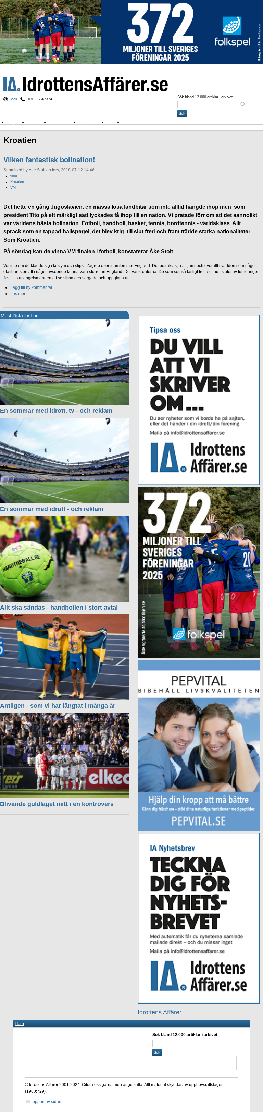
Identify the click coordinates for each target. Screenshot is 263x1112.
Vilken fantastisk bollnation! (49, 159)
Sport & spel (64, 122)
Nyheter (17, 122)
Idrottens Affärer (85, 84)
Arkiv (115, 122)
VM (13, 187)
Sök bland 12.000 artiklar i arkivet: (205, 97)
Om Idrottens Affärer (145, 122)
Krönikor (38, 122)
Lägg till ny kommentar (31, 287)
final (13, 176)
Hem (19, 1023)
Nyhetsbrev (93, 122)
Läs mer (17, 293)
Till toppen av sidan (43, 1101)
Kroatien (17, 182)
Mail (13, 99)
